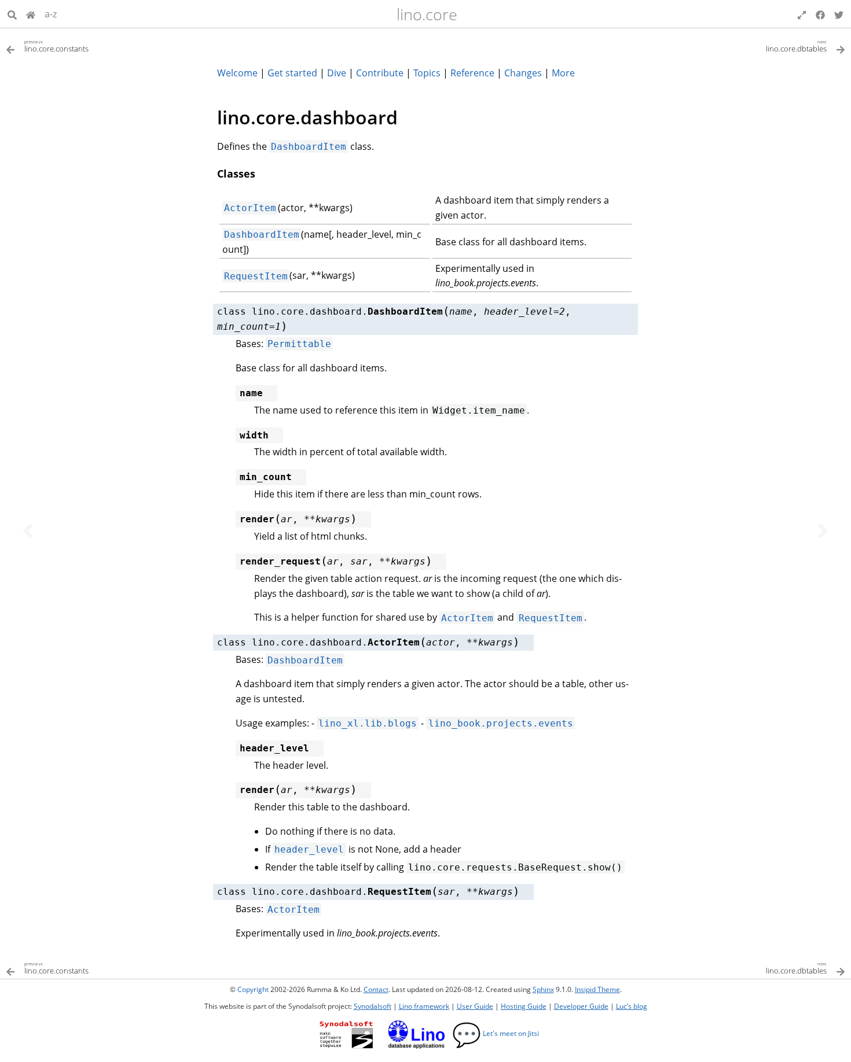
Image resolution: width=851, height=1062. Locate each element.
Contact (376, 989)
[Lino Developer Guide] (30, 14)
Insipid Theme (597, 989)
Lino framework (424, 1006)
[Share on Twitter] (839, 14)
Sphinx (543, 989)
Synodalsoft (372, 1006)
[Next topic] (823, 531)
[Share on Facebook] (820, 14)
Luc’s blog (631, 1006)
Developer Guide (581, 1006)
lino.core (427, 14)
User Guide (475, 1006)
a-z (51, 14)
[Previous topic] (27, 531)
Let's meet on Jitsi (495, 1033)
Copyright (253, 989)
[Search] (12, 14)
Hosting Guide (523, 1006)
